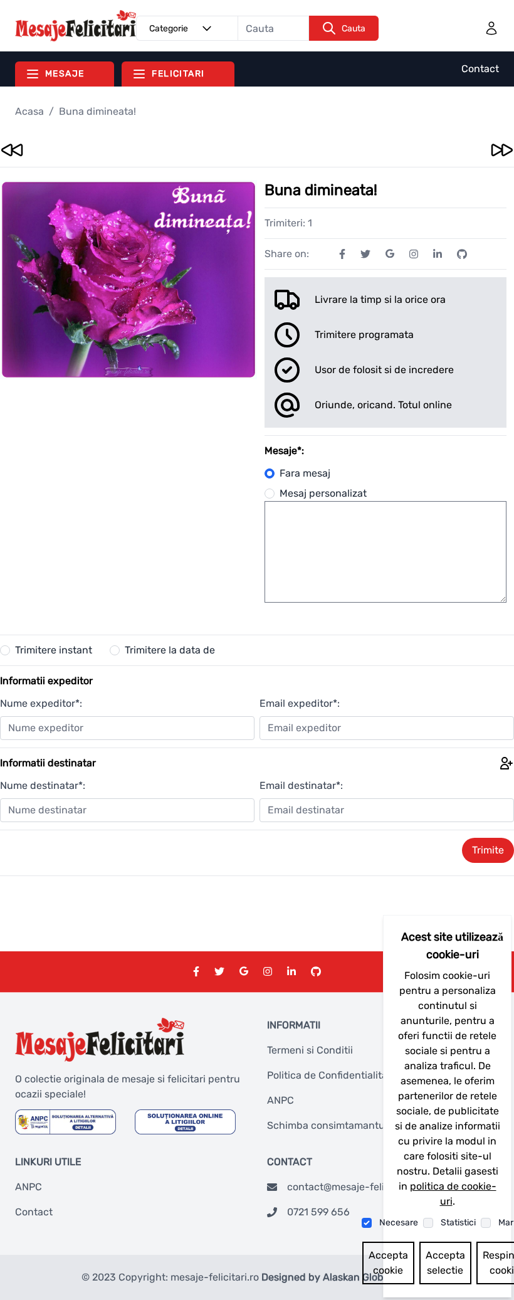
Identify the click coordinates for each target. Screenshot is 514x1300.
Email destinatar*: (301, 785)
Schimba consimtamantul (327, 1125)
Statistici (458, 1222)
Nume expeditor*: (41, 703)
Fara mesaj (305, 473)
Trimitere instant (53, 650)
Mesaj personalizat (323, 493)
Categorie (168, 28)
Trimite (488, 850)
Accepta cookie (388, 1262)
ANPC (280, 1100)
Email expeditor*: (300, 703)
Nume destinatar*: (42, 785)
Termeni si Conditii (310, 1050)
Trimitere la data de (170, 650)
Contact (480, 69)
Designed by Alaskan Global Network (347, 1277)
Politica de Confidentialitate (332, 1075)
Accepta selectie (445, 1262)
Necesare (398, 1222)
